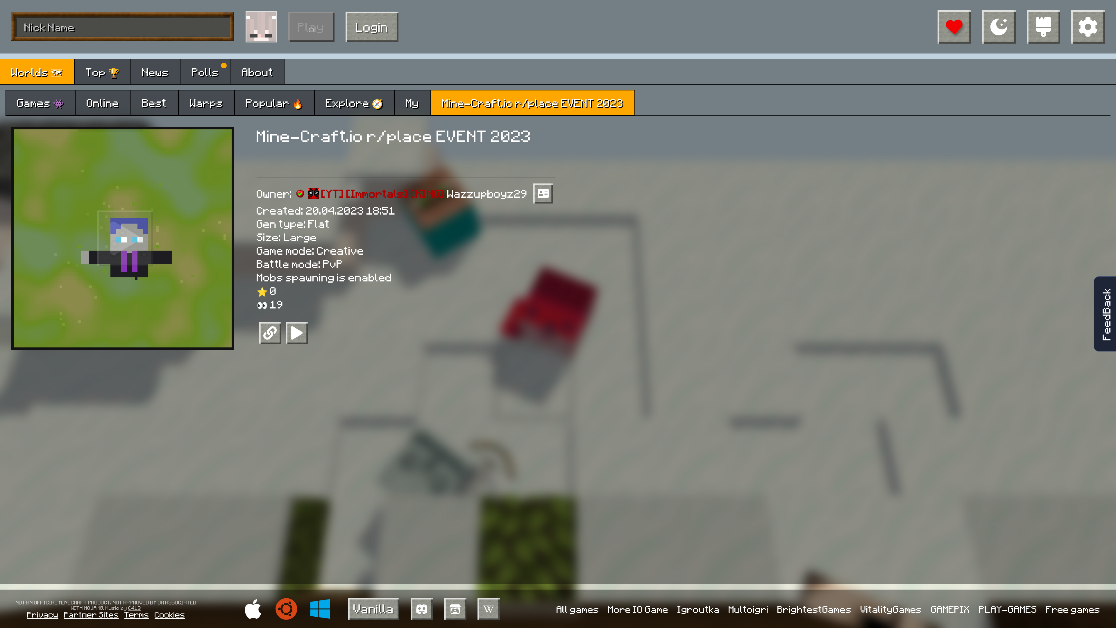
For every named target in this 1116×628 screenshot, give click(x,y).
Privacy (42, 614)
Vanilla (373, 608)
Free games (1073, 609)
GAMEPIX (950, 609)
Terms (136, 614)
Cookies (170, 614)
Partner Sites (91, 614)
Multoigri (749, 609)
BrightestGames (814, 609)
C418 (134, 608)
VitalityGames (891, 609)
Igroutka (698, 609)
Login (372, 26)
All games (578, 609)
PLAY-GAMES (1008, 609)
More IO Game (638, 609)
